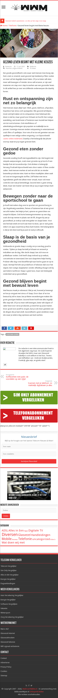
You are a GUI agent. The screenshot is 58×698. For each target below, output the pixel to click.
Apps (26, 531)
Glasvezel (24, 535)
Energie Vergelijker (8, 579)
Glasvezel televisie (8, 642)
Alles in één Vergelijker (10, 575)
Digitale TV (35, 530)
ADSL (5, 530)
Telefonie (12, 25)
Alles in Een (16, 530)
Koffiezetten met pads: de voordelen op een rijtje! (17, 377)
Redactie (8, 66)
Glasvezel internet (8, 633)
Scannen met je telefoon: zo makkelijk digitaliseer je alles (40, 383)
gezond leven (12, 334)
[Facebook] (29, 685)
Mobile (7, 539)
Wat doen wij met (13, 542)
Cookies (4, 671)
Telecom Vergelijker (8, 566)
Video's (52, 539)
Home (4, 25)
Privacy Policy (6, 667)
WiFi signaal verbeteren (10, 646)
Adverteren (5, 662)
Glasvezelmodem (7, 638)
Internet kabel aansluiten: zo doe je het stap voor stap (25, 21)
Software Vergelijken (9, 604)
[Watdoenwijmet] (29, 7)
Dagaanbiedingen (8, 583)
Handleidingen (40, 535)
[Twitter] (31, 685)
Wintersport (5, 613)
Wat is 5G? (5, 629)
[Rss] (26, 685)
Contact (4, 658)
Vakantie (4, 608)
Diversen (10, 534)
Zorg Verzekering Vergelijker (12, 617)
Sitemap (4, 675)
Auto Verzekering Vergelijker (12, 595)
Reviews (15, 539)
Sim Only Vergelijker (9, 570)
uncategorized (41, 539)
